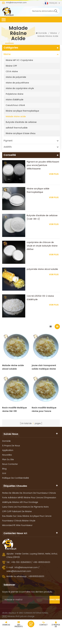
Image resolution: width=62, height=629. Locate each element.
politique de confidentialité (15, 478)
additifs (8, 147)
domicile (6, 441)
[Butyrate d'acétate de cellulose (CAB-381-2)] (13, 225)
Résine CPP (11, 66)
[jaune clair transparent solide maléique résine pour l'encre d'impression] (46, 347)
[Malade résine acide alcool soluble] (16, 347)
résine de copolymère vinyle (20, 88)
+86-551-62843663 (21, 562)
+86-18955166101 (41, 562)
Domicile (42, 33)
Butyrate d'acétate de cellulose (21, 122)
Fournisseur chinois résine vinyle (18, 520)
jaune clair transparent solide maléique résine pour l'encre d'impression (45, 367)
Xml (4, 473)
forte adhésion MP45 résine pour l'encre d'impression (29, 497)
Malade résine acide (47, 36)
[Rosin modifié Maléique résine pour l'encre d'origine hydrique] (46, 389)
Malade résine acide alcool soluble (13, 367)
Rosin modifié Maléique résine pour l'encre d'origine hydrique (44, 409)
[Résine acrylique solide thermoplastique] (13, 198)
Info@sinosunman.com (16, 3)
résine (53, 33)
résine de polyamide (16, 77)
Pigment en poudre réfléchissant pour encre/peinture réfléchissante (43, 165)
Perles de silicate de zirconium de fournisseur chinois (29, 493)
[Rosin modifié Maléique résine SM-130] (16, 389)
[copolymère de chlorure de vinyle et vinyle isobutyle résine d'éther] (13, 252)
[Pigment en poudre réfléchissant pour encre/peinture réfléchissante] (13, 171)
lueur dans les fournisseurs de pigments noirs (25, 507)
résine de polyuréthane (17, 82)
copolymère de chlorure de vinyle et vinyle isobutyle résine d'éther (42, 246)
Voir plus (54, 174)
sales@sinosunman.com (18, 571)
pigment (8, 141)
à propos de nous (11, 445)
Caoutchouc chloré (15, 105)
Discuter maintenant (31, 624)
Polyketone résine (14, 94)
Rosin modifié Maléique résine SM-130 (14, 409)
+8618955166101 (36, 576)
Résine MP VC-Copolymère (19, 60)
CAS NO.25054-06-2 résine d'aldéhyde (40, 297)
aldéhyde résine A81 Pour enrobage (20, 502)
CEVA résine (12, 71)
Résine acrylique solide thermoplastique (38, 190)
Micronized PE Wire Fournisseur (17, 525)
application (7, 450)
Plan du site (8, 459)
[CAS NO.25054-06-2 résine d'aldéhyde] (13, 305)
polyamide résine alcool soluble (42, 269)
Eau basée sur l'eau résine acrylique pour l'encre (26, 516)
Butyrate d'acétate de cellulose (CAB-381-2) (42, 217)
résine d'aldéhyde (14, 99)
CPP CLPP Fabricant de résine (17, 511)
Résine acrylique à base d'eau (20, 133)
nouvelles (7, 455)
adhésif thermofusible (17, 127)
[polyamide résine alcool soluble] (13, 279)
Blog (4, 468)
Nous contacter (10, 464)
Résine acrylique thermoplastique (22, 111)
